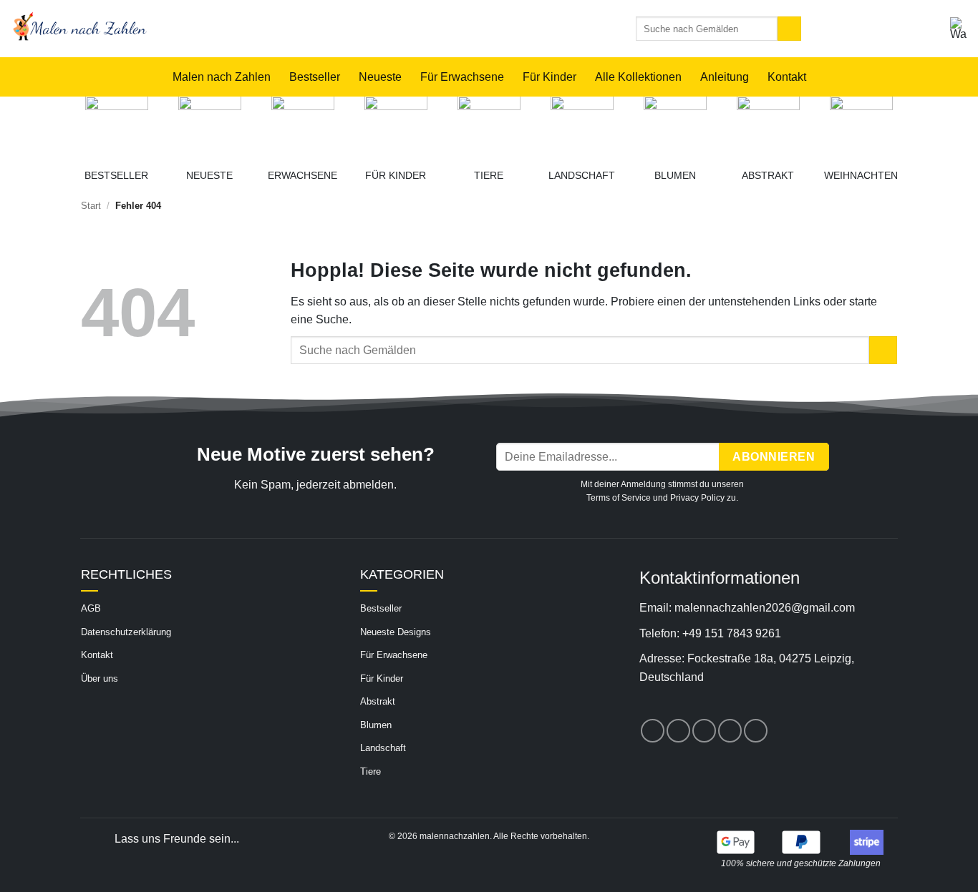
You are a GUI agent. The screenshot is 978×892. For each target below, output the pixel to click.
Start (91, 205)
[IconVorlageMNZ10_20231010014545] (768, 127)
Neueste (380, 77)
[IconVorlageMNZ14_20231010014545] (489, 127)
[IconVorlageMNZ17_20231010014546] (209, 127)
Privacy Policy (697, 498)
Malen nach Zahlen (222, 77)
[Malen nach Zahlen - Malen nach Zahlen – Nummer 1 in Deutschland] (238, 28)
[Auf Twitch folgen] (756, 730)
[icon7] (861, 127)
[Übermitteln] (789, 28)
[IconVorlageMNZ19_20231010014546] (116, 127)
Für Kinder (549, 77)
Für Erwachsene (462, 77)
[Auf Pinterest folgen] (704, 730)
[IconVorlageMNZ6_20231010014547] (395, 127)
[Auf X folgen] (678, 730)
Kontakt (787, 77)
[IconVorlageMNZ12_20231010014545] (675, 127)
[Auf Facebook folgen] (652, 730)
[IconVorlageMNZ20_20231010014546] (302, 127)
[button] (958, 28)
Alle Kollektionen (638, 77)
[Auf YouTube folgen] (730, 730)
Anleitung (724, 77)
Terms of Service (618, 498)
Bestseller (314, 77)
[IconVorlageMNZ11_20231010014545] (582, 127)
